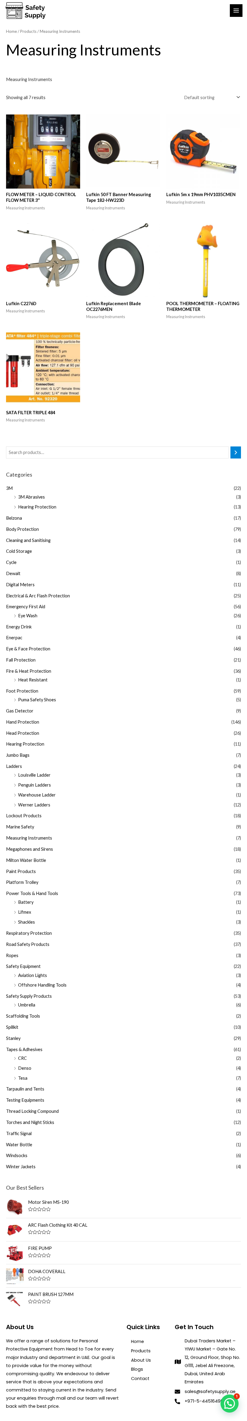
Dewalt (13, 573)
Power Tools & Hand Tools (32, 893)
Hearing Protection (37, 506)
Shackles (26, 922)
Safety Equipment (23, 966)
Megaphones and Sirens (29, 849)
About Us (141, 1360)
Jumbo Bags (18, 755)
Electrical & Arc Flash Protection (38, 595)
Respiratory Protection (29, 933)
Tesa (22, 1078)
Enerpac (14, 637)
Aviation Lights (32, 975)
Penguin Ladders (34, 784)
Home (11, 31)
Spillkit (12, 1027)
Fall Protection (21, 659)
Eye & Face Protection (28, 648)
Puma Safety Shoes (37, 699)
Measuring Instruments (29, 837)
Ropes (12, 955)
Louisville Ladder (34, 775)
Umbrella (26, 1004)
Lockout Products (24, 815)
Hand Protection (22, 722)
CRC (22, 1058)
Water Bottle (19, 1144)
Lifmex (24, 912)
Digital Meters (20, 584)
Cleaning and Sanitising (28, 540)
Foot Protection (22, 690)
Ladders (14, 766)
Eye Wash (27, 615)
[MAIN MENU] (236, 10)
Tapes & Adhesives (24, 1049)
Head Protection (22, 733)
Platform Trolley (22, 882)
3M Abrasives (31, 496)
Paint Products (21, 871)
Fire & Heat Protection (28, 671)
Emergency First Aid (25, 606)
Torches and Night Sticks (30, 1122)
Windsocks (16, 1155)
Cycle (11, 562)
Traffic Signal (19, 1133)
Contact (140, 1379)
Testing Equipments (25, 1100)
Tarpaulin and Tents (25, 1088)
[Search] (235, 452)
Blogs (137, 1369)
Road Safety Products (27, 944)
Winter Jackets (21, 1166)
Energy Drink (19, 626)
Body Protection (22, 529)
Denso (24, 1068)
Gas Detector (19, 710)
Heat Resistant (33, 679)
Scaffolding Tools (23, 1016)
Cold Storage (19, 551)
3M (9, 488)
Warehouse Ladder (37, 794)
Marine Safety (20, 826)
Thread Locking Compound (32, 1111)
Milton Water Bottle (26, 860)
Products (28, 31)
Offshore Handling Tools (42, 985)
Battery (25, 902)
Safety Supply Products (29, 996)
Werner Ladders (34, 804)
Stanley (13, 1038)
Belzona (14, 518)
